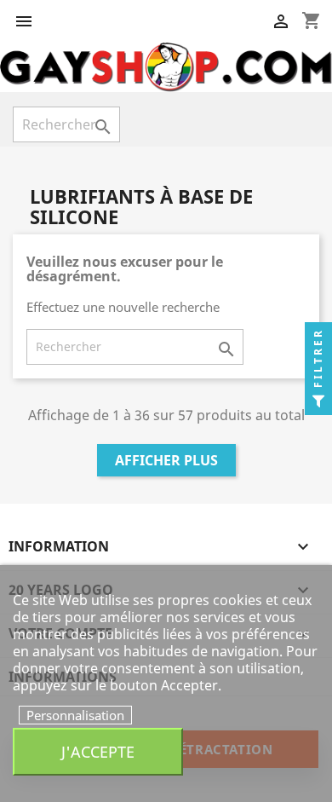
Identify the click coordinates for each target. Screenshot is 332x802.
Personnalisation (75, 715)
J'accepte (98, 751)
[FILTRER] (318, 401)
